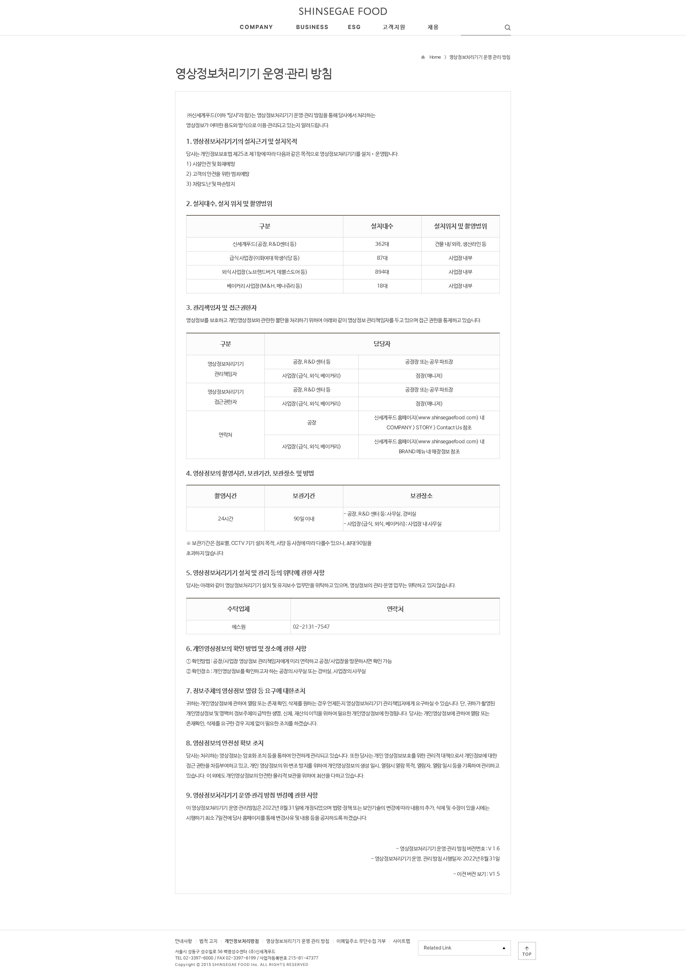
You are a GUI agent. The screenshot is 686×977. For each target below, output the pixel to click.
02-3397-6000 (198, 958)
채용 (433, 27)
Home (435, 57)
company (256, 27)
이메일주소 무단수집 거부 (361, 941)
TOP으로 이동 (527, 951)
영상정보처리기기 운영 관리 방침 (297, 941)
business (312, 27)
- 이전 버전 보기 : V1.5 (476, 874)
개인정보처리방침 (242, 941)
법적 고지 (208, 941)
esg (354, 27)
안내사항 (183, 941)
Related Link (437, 948)
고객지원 (394, 27)
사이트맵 (401, 941)
